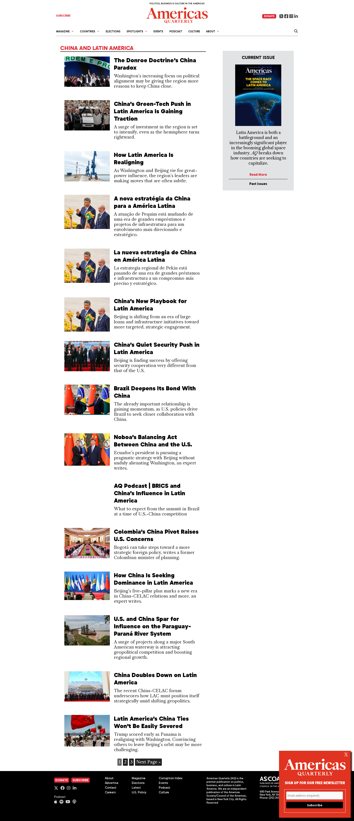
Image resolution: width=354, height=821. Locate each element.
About (109, 778)
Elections (113, 31)
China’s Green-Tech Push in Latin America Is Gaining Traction (152, 111)
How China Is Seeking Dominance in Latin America (153, 579)
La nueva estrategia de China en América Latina (155, 256)
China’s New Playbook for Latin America (150, 304)
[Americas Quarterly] (177, 14)
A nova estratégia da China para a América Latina (152, 202)
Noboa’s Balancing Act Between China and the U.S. (153, 440)
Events (158, 31)
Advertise (111, 783)
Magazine (138, 778)
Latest (136, 787)
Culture (194, 31)
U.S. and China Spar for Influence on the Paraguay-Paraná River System (152, 626)
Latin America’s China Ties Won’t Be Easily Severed (151, 722)
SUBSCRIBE (63, 15)
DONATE (269, 16)
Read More (258, 174)
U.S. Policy (139, 792)
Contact (110, 787)
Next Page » (148, 761)
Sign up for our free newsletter (315, 782)
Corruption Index (170, 778)
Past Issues (258, 184)
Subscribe (80, 780)
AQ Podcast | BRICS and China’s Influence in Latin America (149, 493)
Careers (110, 792)
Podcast (175, 31)
